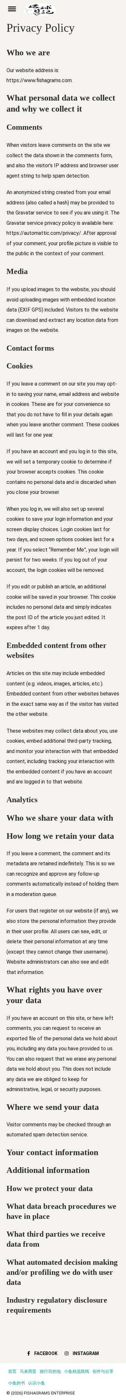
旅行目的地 (50, 1371)
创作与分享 (102, 1371)
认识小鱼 (36, 1383)
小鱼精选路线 (76, 1371)
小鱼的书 (16, 1383)
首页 (12, 1371)
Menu (15, 8)
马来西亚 (28, 1371)
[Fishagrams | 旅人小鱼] (72, 11)
